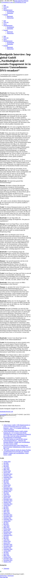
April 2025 (6, 483)
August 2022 (7, 521)
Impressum (11, 575)
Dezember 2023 (7, 499)
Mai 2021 (6, 538)
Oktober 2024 (7, 491)
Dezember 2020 (7, 544)
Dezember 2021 (7, 532)
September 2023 (7, 504)
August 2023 (7, 505)
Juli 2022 (5, 522)
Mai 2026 (6, 466)
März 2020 (6, 555)
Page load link (4, 577)
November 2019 (7, 560)
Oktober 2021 (7, 533)
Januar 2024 (6, 497)
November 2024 (7, 489)
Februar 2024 (7, 496)
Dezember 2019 (7, 558)
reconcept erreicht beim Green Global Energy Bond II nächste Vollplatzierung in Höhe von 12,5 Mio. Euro (17, 447)
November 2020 (7, 546)
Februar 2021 (7, 541)
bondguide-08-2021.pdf (6, 411)
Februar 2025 (7, 485)
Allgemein (6, 568)
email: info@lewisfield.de (21, 0)
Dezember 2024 (7, 488)
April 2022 (6, 525)
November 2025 (7, 474)
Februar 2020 (7, 557)
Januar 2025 (6, 486)
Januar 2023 (6, 513)
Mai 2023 (6, 508)
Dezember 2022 (7, 514)
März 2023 (6, 511)
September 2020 (7, 549)
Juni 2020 (6, 554)
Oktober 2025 (7, 475)
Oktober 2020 (7, 547)
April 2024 (6, 494)
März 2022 (6, 527)
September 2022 (7, 519)
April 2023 (6, 510)
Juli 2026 (5, 463)
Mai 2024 (6, 493)
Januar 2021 (6, 543)
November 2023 (7, 500)
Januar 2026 (6, 472)
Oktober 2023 (7, 502)
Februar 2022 (7, 529)
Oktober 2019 (7, 561)
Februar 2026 (7, 471)
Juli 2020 (5, 552)
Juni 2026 (6, 464)
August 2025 (7, 478)
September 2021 (7, 535)
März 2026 (6, 469)
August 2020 (7, 550)
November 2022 (7, 516)
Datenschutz (3, 575)
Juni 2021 (6, 536)
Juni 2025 (6, 480)
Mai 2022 (6, 524)
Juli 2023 (5, 507)
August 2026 (7, 461)
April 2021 (6, 540)
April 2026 (6, 468)
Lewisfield (3, 414)
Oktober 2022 (7, 518)
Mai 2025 (6, 482)
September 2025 (7, 477)
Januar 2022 (6, 530)
